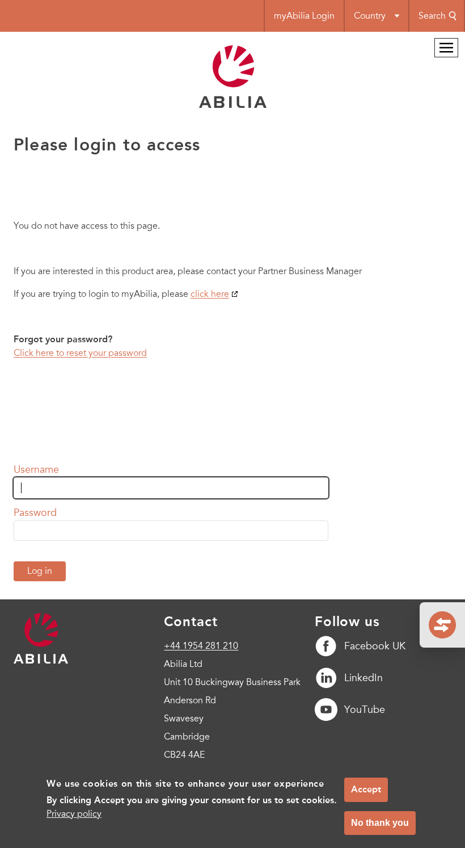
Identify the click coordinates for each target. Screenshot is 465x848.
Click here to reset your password (80, 353)
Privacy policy (74, 814)
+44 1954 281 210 (201, 646)
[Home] (233, 105)
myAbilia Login (304, 16)
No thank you (380, 823)
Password (35, 512)
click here (210, 294)
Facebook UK (374, 646)
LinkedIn (363, 677)
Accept (366, 789)
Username (36, 469)
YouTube (364, 709)
